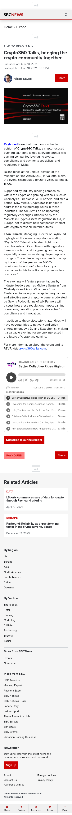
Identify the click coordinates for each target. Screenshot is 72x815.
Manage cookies (46, 775)
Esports (8, 636)
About (7, 775)
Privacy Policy (45, 780)
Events (8, 658)
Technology (10, 630)
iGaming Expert (13, 685)
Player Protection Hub (17, 716)
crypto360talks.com (32, 348)
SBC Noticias (11, 696)
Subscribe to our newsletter (24, 440)
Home (8, 26)
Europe (21, 26)
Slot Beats (10, 727)
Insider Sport (11, 711)
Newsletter (10, 663)
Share (61, 78)
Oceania (9, 587)
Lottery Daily (11, 706)
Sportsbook (10, 605)
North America (12, 572)
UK (5, 556)
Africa (7, 582)
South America (12, 577)
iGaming (8, 615)
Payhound (11, 144)
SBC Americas (12, 680)
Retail (7, 610)
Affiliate (8, 625)
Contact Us (10, 780)
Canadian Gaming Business (20, 737)
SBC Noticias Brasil (15, 701)
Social (7, 641)
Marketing (10, 620)
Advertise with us (14, 784)
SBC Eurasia (11, 721)
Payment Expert (13, 690)
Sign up (11, 765)
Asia (6, 567)
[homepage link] (13, 14)
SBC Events (11, 732)
